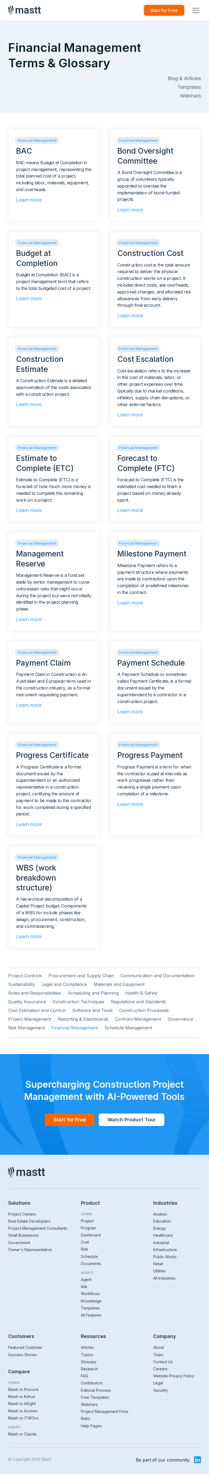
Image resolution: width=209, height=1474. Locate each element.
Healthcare (163, 1235)
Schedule (89, 1256)
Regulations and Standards (138, 1001)
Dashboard (91, 1235)
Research (89, 1369)
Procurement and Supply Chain (81, 975)
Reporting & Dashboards (83, 1019)
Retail (158, 1263)
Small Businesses (23, 1235)
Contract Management (138, 1019)
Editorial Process (96, 1390)
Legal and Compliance (64, 984)
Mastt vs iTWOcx (23, 1418)
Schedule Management (128, 1027)
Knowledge (91, 1301)
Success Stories (22, 1354)
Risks (85, 1418)
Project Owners (22, 1214)
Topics (87, 1354)
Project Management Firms (104, 1411)
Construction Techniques (78, 1001)
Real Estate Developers (29, 1221)
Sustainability (21, 984)
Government (19, 1242)
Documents (91, 1263)
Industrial (161, 1242)
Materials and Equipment (119, 984)
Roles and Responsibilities (34, 993)
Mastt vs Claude (22, 1434)
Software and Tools (92, 1010)
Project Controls (25, 975)
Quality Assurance (27, 1001)
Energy (159, 1228)
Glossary (88, 1361)
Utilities (159, 1271)
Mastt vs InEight (22, 1403)
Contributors (92, 1383)
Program (88, 1228)
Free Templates (95, 1397)
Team (158, 1354)
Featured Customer (25, 1347)
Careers (160, 1369)
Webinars (190, 96)
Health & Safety (141, 993)
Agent (86, 1279)
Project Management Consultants (37, 1228)
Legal (158, 1383)
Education (162, 1221)
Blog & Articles (184, 78)
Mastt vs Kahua (21, 1396)
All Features (91, 1315)
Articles (87, 1347)
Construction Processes (144, 1010)
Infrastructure (165, 1249)
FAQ (84, 1376)
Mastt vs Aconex (23, 1411)
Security (160, 1390)
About (158, 1347)
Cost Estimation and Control (37, 1010)
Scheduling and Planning (93, 993)
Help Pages (91, 1426)
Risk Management (26, 1027)
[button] (196, 10)
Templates (189, 87)
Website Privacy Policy (173, 1376)
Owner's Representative (30, 1249)
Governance (180, 1019)
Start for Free (164, 10)
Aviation (160, 1214)
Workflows (90, 1293)
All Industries (164, 1278)
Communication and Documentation (158, 975)
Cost (85, 1242)
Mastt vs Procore (23, 1389)
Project (87, 1221)
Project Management (29, 1019)
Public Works (165, 1256)
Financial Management (74, 1027)
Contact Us (163, 1361)
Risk (84, 1249)
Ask (84, 1286)
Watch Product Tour (131, 1119)
